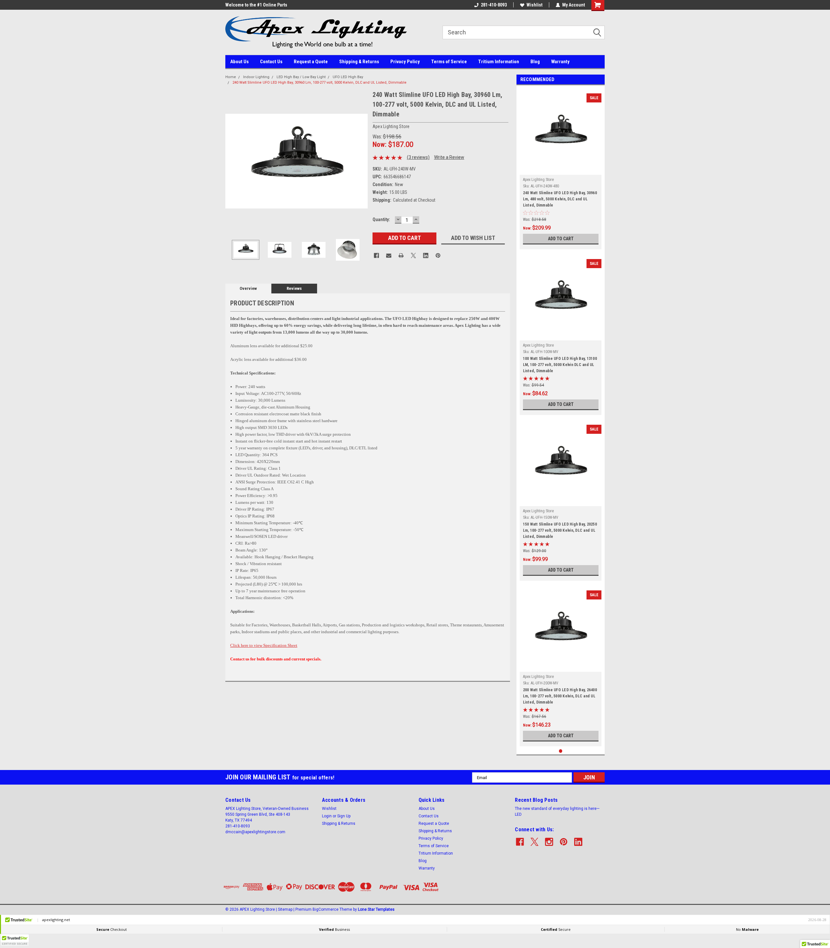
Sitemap (285, 909)
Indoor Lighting (256, 77)
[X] (413, 255)
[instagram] (549, 842)
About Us (239, 62)
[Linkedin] (425, 255)
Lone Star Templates (376, 909)
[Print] (401, 255)
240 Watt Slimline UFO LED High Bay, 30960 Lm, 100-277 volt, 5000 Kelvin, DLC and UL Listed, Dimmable (319, 82)
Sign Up (343, 816)
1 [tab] (561, 751)
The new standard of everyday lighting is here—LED (557, 811)
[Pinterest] (438, 255)
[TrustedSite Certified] (14, 940)
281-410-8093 (494, 4)
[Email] (388, 255)
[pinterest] (564, 842)
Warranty (560, 62)
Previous (231, 161)
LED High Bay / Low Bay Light (301, 77)
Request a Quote (311, 62)
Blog (535, 62)
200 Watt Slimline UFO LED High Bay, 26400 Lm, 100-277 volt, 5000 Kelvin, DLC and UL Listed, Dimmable (560, 696)
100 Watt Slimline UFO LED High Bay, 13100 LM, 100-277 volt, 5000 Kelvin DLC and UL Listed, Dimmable (560, 364)
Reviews (294, 288)
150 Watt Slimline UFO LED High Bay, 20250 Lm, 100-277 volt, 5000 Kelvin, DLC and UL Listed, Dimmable (560, 530)
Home (230, 77)
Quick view (560, 169)
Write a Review (449, 157)
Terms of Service (449, 62)
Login (327, 816)
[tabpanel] (561, 169)
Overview (248, 288)
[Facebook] (376, 255)
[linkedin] (578, 842)
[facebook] (520, 842)
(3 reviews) (418, 157)
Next (361, 161)
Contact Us (271, 62)
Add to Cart (561, 238)
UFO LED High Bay (348, 77)
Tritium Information (498, 62)
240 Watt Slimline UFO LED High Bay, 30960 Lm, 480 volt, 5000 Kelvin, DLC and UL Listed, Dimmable (560, 199)
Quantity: (381, 219)
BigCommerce (325, 909)
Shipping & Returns (359, 62)
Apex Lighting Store (538, 179)
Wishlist (534, 4)
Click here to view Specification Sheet (263, 645)
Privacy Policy (405, 62)
